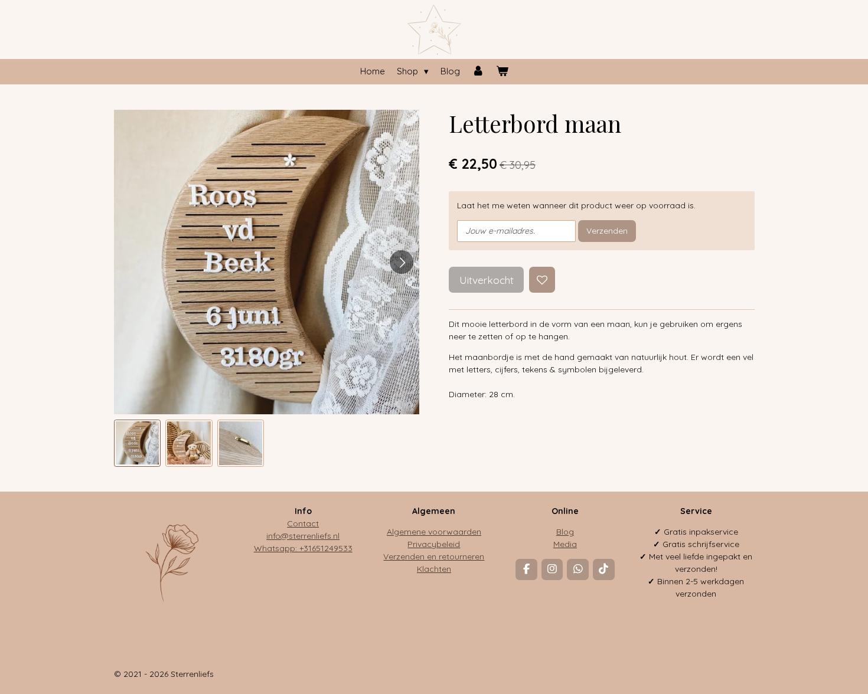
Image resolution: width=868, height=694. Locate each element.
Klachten (434, 569)
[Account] (478, 71)
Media (565, 544)
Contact (303, 523)
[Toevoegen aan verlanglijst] (542, 280)
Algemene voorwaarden (434, 531)
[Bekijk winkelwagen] (502, 71)
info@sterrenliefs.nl (303, 536)
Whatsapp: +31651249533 (303, 548)
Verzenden (607, 230)
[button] (137, 443)
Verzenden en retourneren (433, 556)
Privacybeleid (433, 544)
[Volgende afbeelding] (401, 262)
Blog (565, 531)
